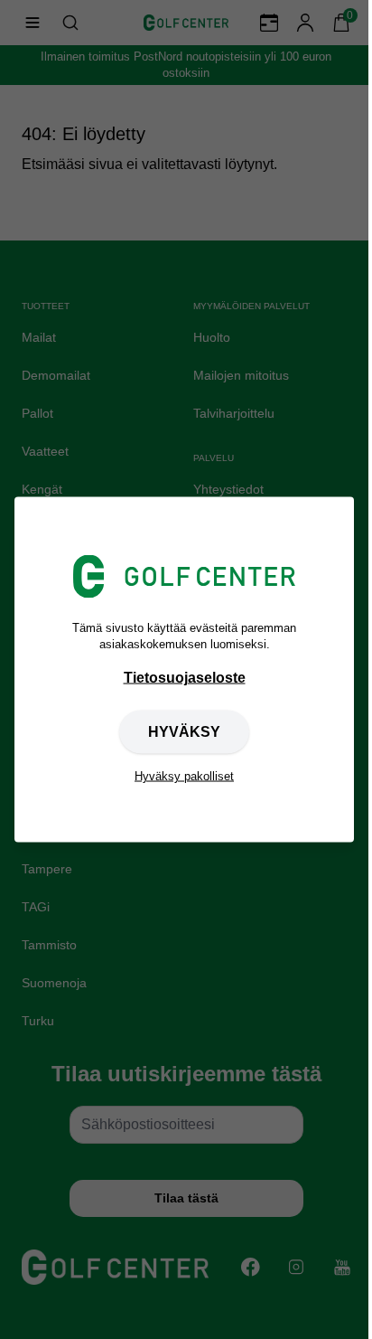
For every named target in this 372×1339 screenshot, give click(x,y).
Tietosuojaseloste (185, 677)
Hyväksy (184, 732)
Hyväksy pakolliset (184, 776)
